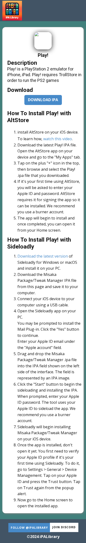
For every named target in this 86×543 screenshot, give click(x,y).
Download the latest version (42, 256)
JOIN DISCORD (64, 527)
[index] (12, 10)
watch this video (57, 138)
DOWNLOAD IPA (43, 99)
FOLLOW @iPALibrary (29, 528)
